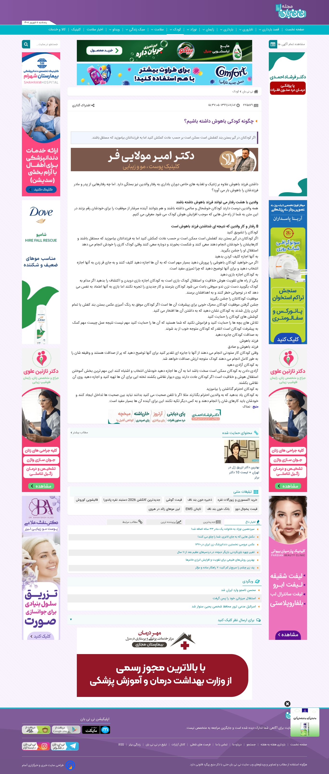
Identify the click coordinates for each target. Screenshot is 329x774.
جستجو (251, 744)
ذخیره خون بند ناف (200, 500)
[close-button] (287, 704)
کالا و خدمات (57, 29)
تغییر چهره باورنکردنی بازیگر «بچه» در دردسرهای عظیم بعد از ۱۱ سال (216, 552)
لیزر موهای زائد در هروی (164, 509)
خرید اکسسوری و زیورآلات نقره (237, 500)
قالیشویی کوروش (87, 500)
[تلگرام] (64, 750)
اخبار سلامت (95, 29)
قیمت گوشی (174, 500)
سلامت (159, 29)
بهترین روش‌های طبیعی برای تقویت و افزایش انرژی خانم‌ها (220, 560)
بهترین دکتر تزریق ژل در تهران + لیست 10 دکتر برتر (243, 472)
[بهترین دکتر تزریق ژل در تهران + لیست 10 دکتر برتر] (241, 451)
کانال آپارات (178, 744)
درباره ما (237, 744)
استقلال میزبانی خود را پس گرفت (234, 598)
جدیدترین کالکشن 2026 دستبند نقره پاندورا (132, 500)
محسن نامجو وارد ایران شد (238, 590)
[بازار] (36, 730)
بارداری (228, 29)
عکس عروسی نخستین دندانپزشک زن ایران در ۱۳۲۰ (225, 544)
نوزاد (193, 29)
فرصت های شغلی (200, 744)
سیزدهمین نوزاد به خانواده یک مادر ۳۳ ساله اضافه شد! (223, 529)
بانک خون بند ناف (218, 509)
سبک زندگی (137, 29)
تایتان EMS (193, 509)
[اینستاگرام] (36, 750)
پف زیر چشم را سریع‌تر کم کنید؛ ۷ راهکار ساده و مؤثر (225, 567)
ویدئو (116, 29)
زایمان (210, 29)
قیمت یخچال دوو (246, 509)
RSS (121, 744)
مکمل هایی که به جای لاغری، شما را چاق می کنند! (226, 537)
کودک (177, 29)
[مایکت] (96, 730)
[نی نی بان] (291, 11)
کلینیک (76, 29)
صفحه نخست (294, 29)
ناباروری (248, 29)
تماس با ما (221, 744)
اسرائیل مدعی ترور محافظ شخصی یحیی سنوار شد (224, 606)
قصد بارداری (270, 29)
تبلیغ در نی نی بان (156, 744)
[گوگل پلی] (66, 730)
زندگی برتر (135, 744)
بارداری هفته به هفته (273, 744)
